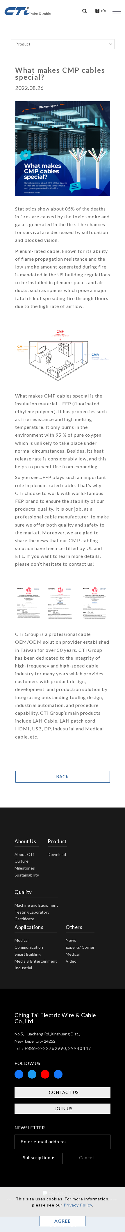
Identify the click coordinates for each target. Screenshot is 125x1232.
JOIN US (64, 1108)
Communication (29, 947)
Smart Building (28, 954)
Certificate (24, 918)
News (71, 940)
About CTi (24, 854)
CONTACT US (64, 1092)
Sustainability (27, 874)
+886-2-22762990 (45, 1048)
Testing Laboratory (32, 912)
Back (62, 776)
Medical (21, 940)
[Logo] (27, 10)
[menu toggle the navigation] (116, 11)
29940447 (79, 1048)
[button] (84, 11)
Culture (21, 861)
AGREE (62, 1221)
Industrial (23, 967)
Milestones (25, 868)
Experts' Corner (80, 947)
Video (71, 961)
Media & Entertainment (36, 961)
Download (57, 854)
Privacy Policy (78, 1204)
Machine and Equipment (36, 905)
